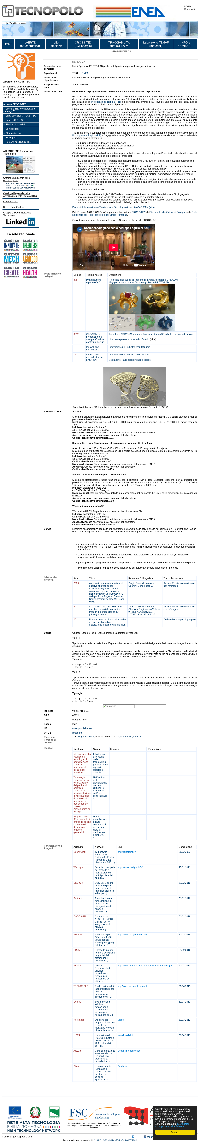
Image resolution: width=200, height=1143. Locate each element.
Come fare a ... (10, 201)
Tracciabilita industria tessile (136, 360)
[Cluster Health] (30, 277)
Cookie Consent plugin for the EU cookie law (175, 1137)
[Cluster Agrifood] (30, 263)
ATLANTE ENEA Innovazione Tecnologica (18, 152)
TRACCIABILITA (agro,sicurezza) (119, 44)
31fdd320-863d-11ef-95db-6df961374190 (115, 1140)
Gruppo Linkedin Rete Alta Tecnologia (17, 214)
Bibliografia (11, 137)
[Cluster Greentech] (30, 250)
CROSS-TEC (139, 212)
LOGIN (187, 6)
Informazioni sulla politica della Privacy (172, 1125)
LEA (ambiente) (56, 44)
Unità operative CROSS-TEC (21, 115)
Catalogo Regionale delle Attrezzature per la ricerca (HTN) (20, 194)
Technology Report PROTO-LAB (152, 282)
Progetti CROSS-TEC (17, 120)
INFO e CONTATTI (185, 44)
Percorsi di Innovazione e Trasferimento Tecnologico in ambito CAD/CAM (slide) (113, 207)
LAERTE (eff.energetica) (30, 44)
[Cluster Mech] (11, 263)
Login (5, 23)
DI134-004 (143, 339)
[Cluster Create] (11, 277)
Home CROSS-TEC (16, 104)
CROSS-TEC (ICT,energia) (83, 44)
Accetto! (175, 1132)
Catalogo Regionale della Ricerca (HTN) (16, 179)
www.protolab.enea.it (83, 728)
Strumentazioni (13, 133)
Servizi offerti (12, 129)
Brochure (77, 733)
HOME (8, 44)
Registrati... (190, 9)
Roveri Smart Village (14, 207)
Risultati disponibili (15, 124)
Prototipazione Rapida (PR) (106, 102)
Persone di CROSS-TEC (18, 142)
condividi (151, 1137)
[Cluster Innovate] (11, 250)
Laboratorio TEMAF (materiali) (156, 44)
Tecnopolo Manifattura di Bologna (167, 212)
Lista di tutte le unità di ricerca (58, 56)
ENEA (85, 73)
